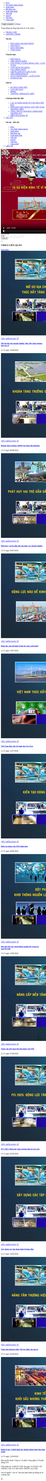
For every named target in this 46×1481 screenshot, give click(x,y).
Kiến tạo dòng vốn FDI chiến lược (14, 846)
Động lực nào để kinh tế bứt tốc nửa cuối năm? (20, 646)
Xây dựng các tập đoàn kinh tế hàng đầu (17, 1249)
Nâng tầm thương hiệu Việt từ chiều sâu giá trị (19, 1349)
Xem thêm (5, 250)
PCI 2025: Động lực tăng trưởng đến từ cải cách (20, 1149)
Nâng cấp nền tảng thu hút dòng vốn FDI (17, 1049)
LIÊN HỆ (9, 146)
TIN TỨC (9, 118)
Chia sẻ (4, 238)
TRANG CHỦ (11, 32)
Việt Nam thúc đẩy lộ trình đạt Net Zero (17, 746)
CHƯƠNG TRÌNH (13, 34)
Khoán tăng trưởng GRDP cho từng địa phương (20, 446)
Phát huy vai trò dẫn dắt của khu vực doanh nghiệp (21, 546)
